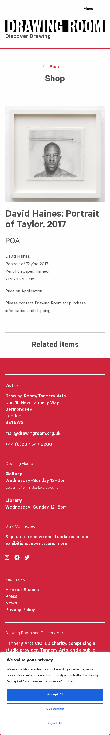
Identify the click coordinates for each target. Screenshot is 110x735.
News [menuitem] (11, 603)
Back (54, 67)
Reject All (55, 723)
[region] (55, 693)
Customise (55, 709)
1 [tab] (12, 196)
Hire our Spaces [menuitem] (22, 590)
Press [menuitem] (11, 597)
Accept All (55, 695)
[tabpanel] (55, 154)
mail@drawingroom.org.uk (32, 434)
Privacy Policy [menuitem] (20, 610)
